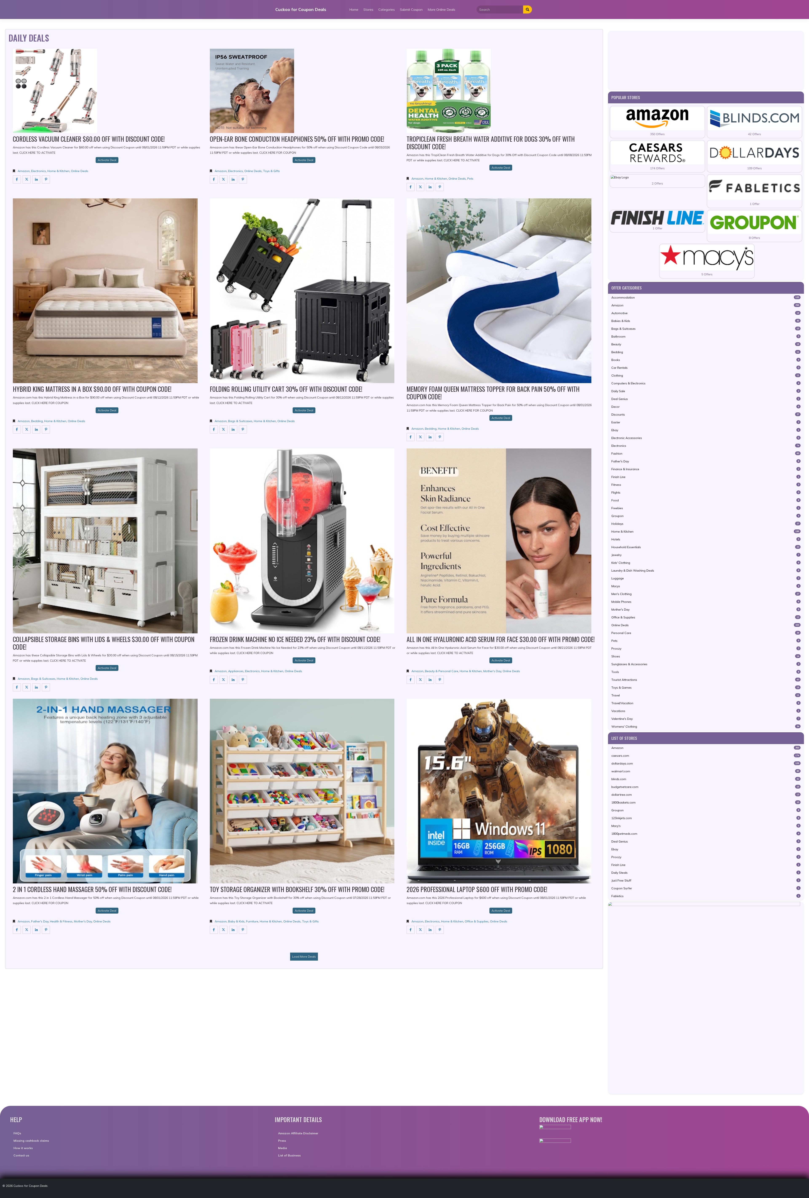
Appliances (236, 671)
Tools (705, 672)
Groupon (705, 516)
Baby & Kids (236, 921)
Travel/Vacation (705, 703)
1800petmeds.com (705, 834)
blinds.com (705, 779)
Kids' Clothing (705, 563)
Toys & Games (705, 687)
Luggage (705, 578)
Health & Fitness (61, 921)
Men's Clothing (705, 594)
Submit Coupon (411, 9)
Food (705, 500)
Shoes (705, 656)
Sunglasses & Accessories (705, 664)
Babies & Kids (705, 321)
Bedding (37, 421)
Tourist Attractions (705, 680)
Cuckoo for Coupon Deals (300, 9)
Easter (705, 422)
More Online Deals (441, 9)
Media (282, 1148)
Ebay (705, 430)
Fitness (705, 485)
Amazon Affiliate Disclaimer (298, 1133)
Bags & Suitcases (240, 421)
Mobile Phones (705, 602)
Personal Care (705, 633)
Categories (386, 9)
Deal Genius (705, 399)
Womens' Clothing (705, 726)
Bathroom (705, 336)
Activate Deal (107, 160)
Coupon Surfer (705, 888)
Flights (705, 492)
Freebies (705, 508)
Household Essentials (705, 547)
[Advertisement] (706, 60)
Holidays (705, 524)
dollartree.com (705, 795)
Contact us (21, 1155)
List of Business (289, 1155)
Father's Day (39, 921)
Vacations (705, 711)
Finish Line (705, 477)
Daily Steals (705, 873)
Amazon (24, 171)
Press (282, 1141)
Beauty (705, 344)
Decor (705, 407)
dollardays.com (705, 763)
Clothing (705, 375)
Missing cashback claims (31, 1141)
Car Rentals (705, 368)
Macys (705, 586)
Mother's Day (492, 671)
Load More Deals (304, 956)
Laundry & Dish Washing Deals (705, 570)
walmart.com (705, 771)
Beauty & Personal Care (441, 671)
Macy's (705, 826)
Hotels (705, 539)
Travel (705, 695)
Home (353, 9)
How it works (23, 1148)
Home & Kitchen (58, 171)
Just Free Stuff (705, 880)
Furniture (252, 921)
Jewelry (705, 555)
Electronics (38, 171)
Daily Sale (705, 391)
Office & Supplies (477, 921)
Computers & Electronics (705, 383)
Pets (470, 178)
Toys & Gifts (271, 171)
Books (705, 360)
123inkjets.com (705, 818)
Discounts (705, 414)
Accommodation (705, 297)
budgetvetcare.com (705, 787)
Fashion (705, 453)
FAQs (17, 1133)
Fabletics (705, 896)
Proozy (705, 648)
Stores (368, 9)
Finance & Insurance (705, 469)
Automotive (705, 313)
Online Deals (79, 171)
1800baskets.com (705, 802)
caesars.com (705, 756)
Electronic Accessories (705, 438)
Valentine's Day (705, 719)
